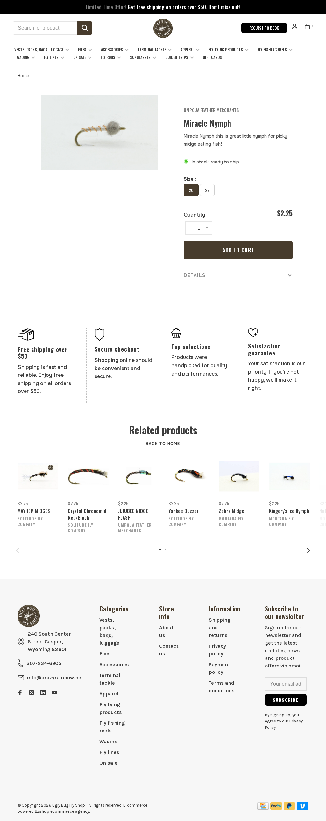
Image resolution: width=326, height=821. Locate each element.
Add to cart (238, 250)
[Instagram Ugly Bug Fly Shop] (31, 693)
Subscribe (286, 699)
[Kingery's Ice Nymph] (289, 476)
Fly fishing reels (272, 49)
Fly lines (51, 57)
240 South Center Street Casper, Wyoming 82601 (49, 641)
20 (191, 190)
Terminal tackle (152, 49)
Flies (82, 49)
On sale (79, 57)
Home (23, 76)
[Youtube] (54, 693)
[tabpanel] (99, 132)
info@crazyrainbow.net (55, 677)
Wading (23, 57)
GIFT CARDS (212, 57)
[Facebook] (20, 693)
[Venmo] (302, 808)
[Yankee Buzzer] (188, 476)
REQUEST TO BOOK (264, 28)
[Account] (295, 27)
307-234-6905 (43, 663)
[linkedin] (43, 693)
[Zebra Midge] (239, 476)
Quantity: (195, 214)
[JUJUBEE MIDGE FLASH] (138, 476)
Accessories (112, 49)
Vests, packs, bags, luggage (38, 49)
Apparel (187, 49)
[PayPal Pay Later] (289, 808)
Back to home (163, 443)
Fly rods (108, 57)
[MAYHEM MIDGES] (38, 476)
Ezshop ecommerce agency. (62, 811)
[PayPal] (276, 808)
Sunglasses (140, 57)
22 (207, 190)
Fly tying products (226, 49)
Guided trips (176, 57)
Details (194, 275)
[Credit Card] (263, 808)
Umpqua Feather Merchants (211, 110)
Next (308, 551)
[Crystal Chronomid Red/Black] (88, 476)
